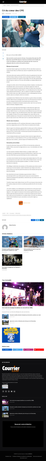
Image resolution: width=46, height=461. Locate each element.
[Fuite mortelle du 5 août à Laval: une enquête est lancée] (34, 242)
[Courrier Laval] (23, 2)
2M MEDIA (30, 453)
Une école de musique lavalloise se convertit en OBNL (17, 307)
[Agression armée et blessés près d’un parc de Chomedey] (5, 322)
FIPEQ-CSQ (18, 213)
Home (5, 5)
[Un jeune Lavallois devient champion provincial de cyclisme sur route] (12, 242)
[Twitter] (3, 56)
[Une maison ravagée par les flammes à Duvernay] (12, 260)
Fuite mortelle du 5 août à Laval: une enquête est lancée (32, 249)
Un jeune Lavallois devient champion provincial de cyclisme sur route (10, 249)
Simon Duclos (8, 13)
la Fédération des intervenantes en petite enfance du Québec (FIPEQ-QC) (17, 215)
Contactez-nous (8, 456)
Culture (3, 309)
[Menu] (3, 2)
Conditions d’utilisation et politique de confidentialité (22, 456)
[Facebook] (3, 53)
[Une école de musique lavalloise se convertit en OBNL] (23, 294)
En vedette (12, 213)
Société (8, 5)
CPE (7, 213)
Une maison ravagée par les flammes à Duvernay (11, 268)
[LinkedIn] (3, 58)
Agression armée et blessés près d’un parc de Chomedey (23, 321)
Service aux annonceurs (37, 456)
